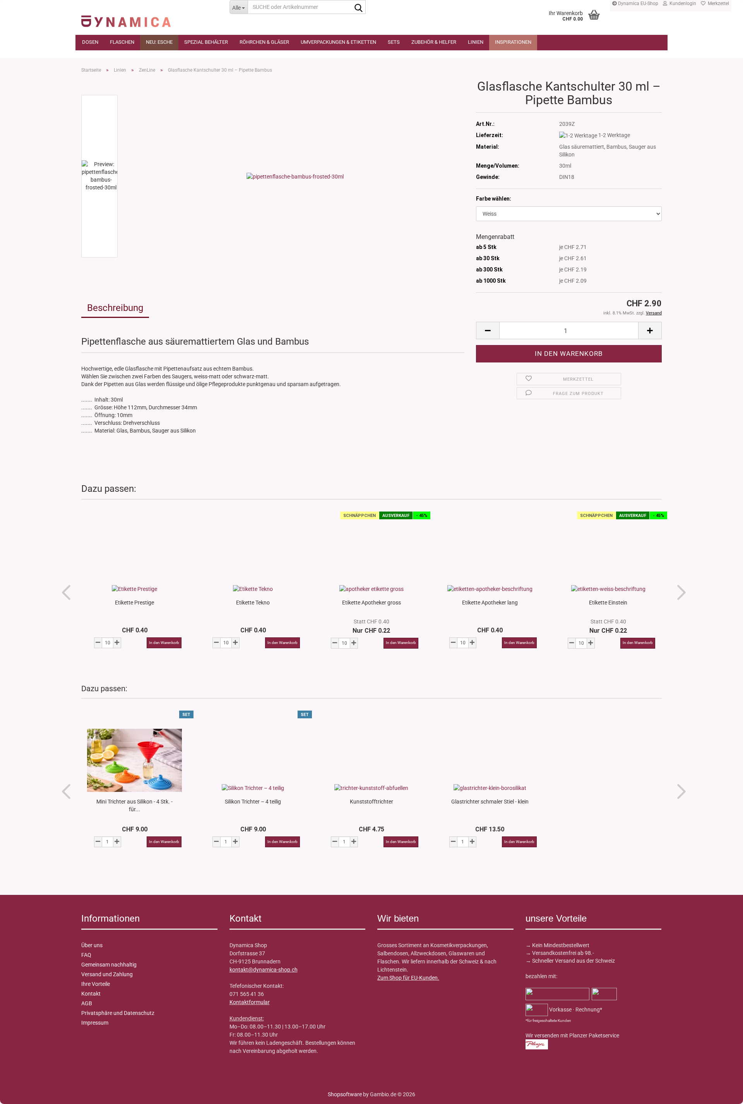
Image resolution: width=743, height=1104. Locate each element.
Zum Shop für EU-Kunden (407, 978)
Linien (475, 42)
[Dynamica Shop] (149, 17)
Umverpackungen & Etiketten (338, 42)
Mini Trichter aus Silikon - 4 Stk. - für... (134, 805)
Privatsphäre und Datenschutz (117, 1013)
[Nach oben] (21, 1092)
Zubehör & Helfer (433, 42)
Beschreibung (115, 307)
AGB (86, 1003)
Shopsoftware (345, 1094)
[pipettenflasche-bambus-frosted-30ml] (295, 176)
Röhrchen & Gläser (264, 42)
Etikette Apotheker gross (371, 602)
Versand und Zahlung (107, 974)
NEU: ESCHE (159, 42)
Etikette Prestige (134, 602)
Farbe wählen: (493, 199)
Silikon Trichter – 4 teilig (253, 801)
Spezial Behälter (206, 42)
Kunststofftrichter (371, 801)
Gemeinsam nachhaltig (109, 964)
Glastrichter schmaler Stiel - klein (490, 801)
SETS (394, 42)
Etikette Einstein (608, 602)
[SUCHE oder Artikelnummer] (358, 7)
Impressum (94, 1023)
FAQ (86, 955)
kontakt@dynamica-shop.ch (263, 970)
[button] (487, 330)
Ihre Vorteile (95, 984)
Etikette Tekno (253, 602)
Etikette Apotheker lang (490, 602)
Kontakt (91, 994)
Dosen (90, 42)
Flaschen (122, 42)
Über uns (92, 945)
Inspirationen (513, 42)
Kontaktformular (249, 1002)
